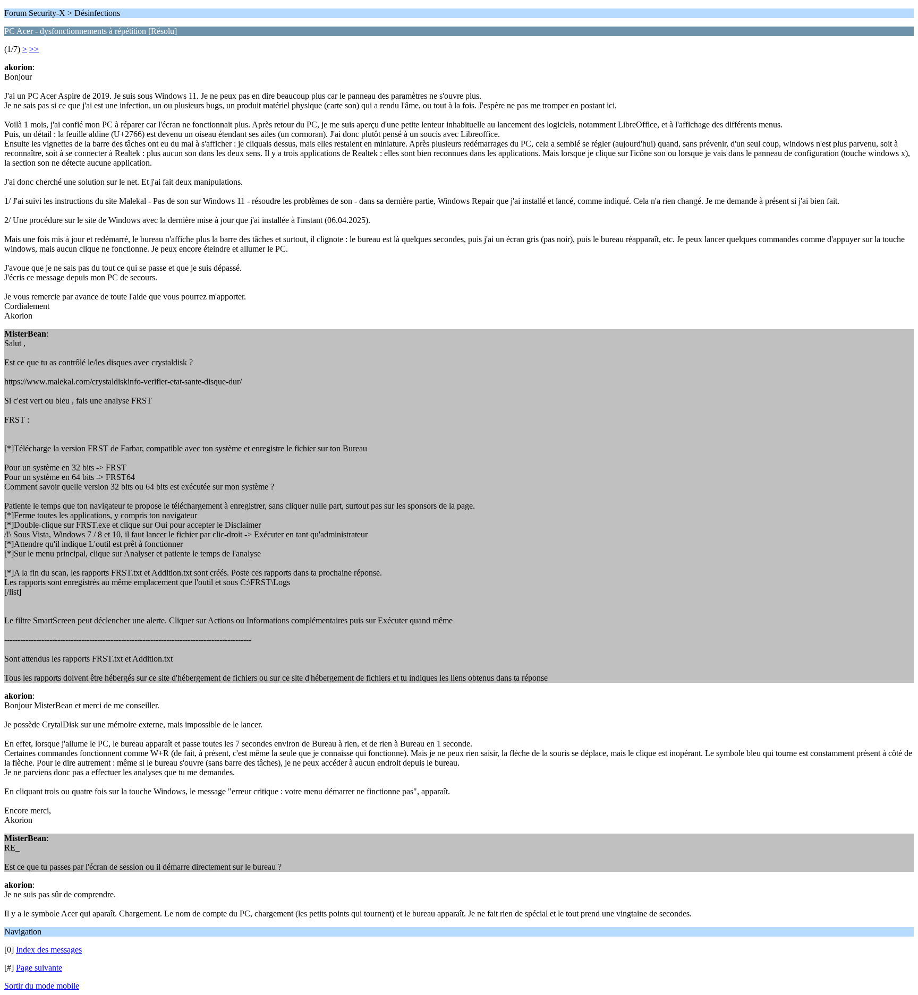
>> (34, 49)
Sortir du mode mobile (41, 985)
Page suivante (39, 967)
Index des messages (49, 949)
